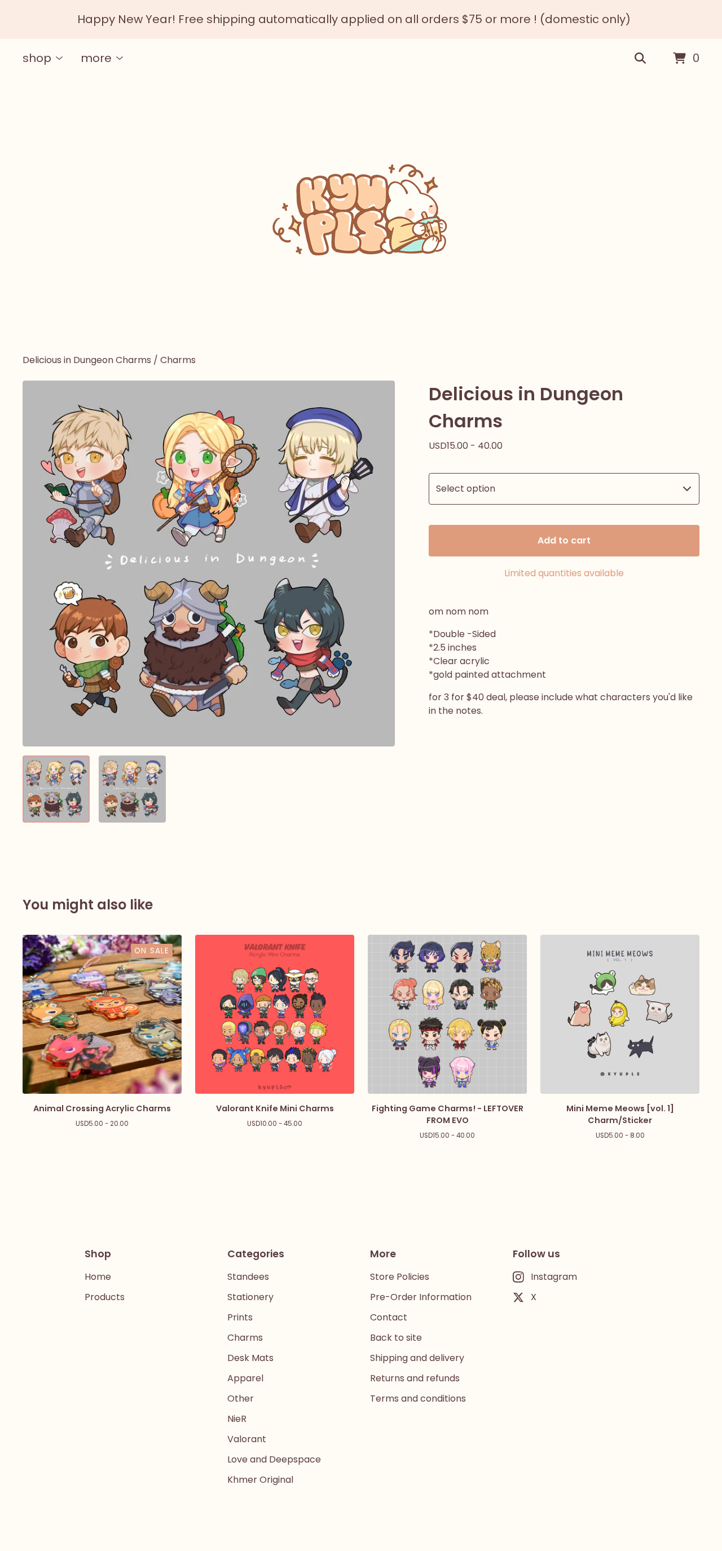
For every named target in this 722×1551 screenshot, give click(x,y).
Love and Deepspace (274, 1459)
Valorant (246, 1439)
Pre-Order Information (421, 1297)
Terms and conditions (418, 1398)
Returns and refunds (415, 1378)
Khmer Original (260, 1479)
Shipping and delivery (417, 1357)
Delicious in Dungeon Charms (87, 359)
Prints (240, 1317)
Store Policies (399, 1276)
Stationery (250, 1297)
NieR (236, 1418)
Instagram (554, 1276)
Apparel (245, 1378)
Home (98, 1276)
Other (240, 1398)
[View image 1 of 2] (56, 789)
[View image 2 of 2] (132, 789)
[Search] (640, 58)
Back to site (396, 1337)
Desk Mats (250, 1357)
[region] (361, 19)
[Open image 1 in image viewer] (209, 563)
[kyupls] (361, 215)
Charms (178, 359)
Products (105, 1297)
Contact (388, 1317)
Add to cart (564, 540)
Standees (248, 1276)
